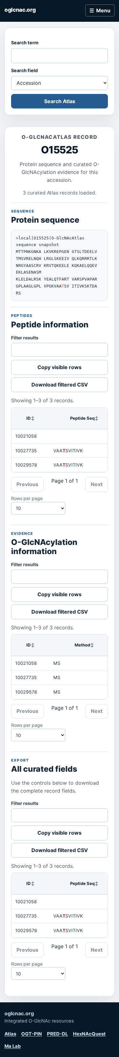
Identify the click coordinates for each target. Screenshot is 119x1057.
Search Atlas (59, 101)
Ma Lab (12, 1046)
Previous (27, 484)
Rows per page (27, 498)
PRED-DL (57, 1034)
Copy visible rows (59, 367)
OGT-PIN (31, 1034)
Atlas (10, 1034)
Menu (103, 10)
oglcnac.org (20, 9)
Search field (24, 70)
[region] (59, 440)
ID (28, 418)
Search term (24, 42)
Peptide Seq (82, 418)
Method (82, 644)
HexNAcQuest (89, 1034)
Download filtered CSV (59, 384)
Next (96, 484)
